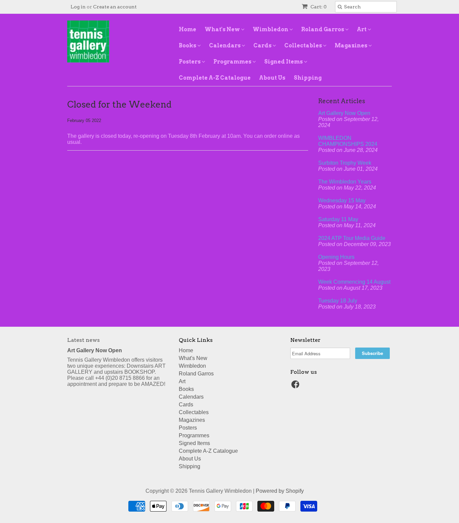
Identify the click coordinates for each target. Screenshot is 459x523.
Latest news (83, 340)
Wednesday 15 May (342, 200)
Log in (78, 6)
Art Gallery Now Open (344, 113)
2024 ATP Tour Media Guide (351, 238)
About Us (272, 78)
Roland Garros (323, 29)
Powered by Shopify (280, 491)
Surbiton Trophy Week (344, 163)
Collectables (303, 45)
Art (362, 29)
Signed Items (284, 61)
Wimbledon (271, 29)
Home (187, 29)
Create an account (115, 6)
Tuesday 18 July (337, 301)
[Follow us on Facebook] (296, 386)
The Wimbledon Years (344, 182)
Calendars (225, 45)
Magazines (351, 45)
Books (188, 45)
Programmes (232, 61)
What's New (223, 29)
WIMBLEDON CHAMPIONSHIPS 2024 (347, 141)
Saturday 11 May (338, 219)
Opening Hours (336, 257)
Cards (263, 45)
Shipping (308, 78)
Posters (190, 61)
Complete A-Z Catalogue (215, 78)
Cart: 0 (318, 6)
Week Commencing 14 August (354, 282)
